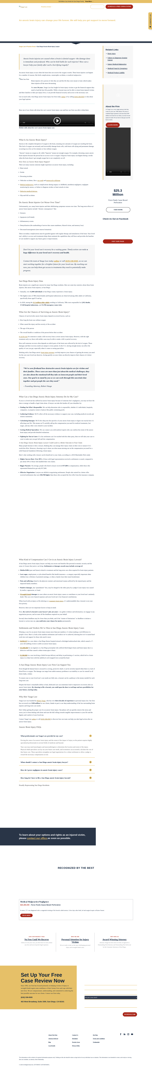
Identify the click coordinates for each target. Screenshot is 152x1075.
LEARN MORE (113, 125)
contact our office (37, 838)
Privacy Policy (76, 1045)
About (36, 6)
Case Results (51, 1045)
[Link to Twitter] (124, 1034)
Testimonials (96, 1042)
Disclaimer (75, 1038)
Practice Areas (46, 6)
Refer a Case (97, 6)
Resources (57, 6)
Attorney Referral (53, 1038)
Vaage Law (22, 46)
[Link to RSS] (132, 1034)
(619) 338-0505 (79, 97)
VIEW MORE (118, 210)
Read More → (89, 1)
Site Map (95, 1035)
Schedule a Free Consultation (119, 6)
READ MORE (26, 915)
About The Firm (52, 1035)
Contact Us (75, 1035)
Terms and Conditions (99, 1038)
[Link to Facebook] (121, 1034)
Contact (67, 6)
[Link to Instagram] (128, 1034)
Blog (49, 1042)
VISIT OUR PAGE (118, 241)
